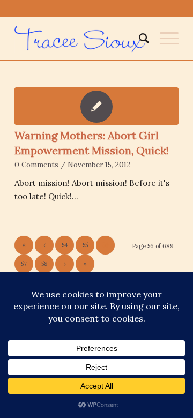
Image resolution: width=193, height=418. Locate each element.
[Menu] (164, 38)
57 (24, 263)
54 (65, 245)
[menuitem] (138, 38)
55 (85, 245)
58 (44, 263)
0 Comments (36, 164)
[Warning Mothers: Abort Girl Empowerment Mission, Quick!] (96, 106)
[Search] (138, 38)
